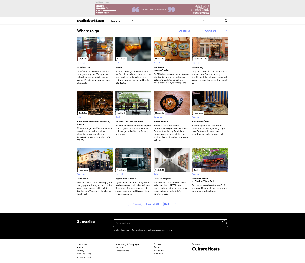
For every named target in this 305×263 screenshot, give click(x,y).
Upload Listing (122, 250)
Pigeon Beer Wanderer (126, 178)
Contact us (82, 244)
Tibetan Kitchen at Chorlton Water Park (203, 180)
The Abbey (82, 178)
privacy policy (166, 230)
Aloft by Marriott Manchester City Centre (93, 123)
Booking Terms (84, 257)
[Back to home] (90, 21)
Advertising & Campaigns (127, 244)
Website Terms (84, 254)
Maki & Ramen (161, 121)
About (80, 247)
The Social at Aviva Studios (161, 69)
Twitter (157, 247)
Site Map (119, 247)
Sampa (118, 67)
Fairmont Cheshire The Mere (129, 121)
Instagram (159, 250)
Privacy (80, 250)
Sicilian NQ (197, 67)
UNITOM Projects (162, 178)
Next (166, 203)
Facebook (158, 253)
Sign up (224, 223)
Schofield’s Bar (84, 67)
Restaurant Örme (200, 121)
